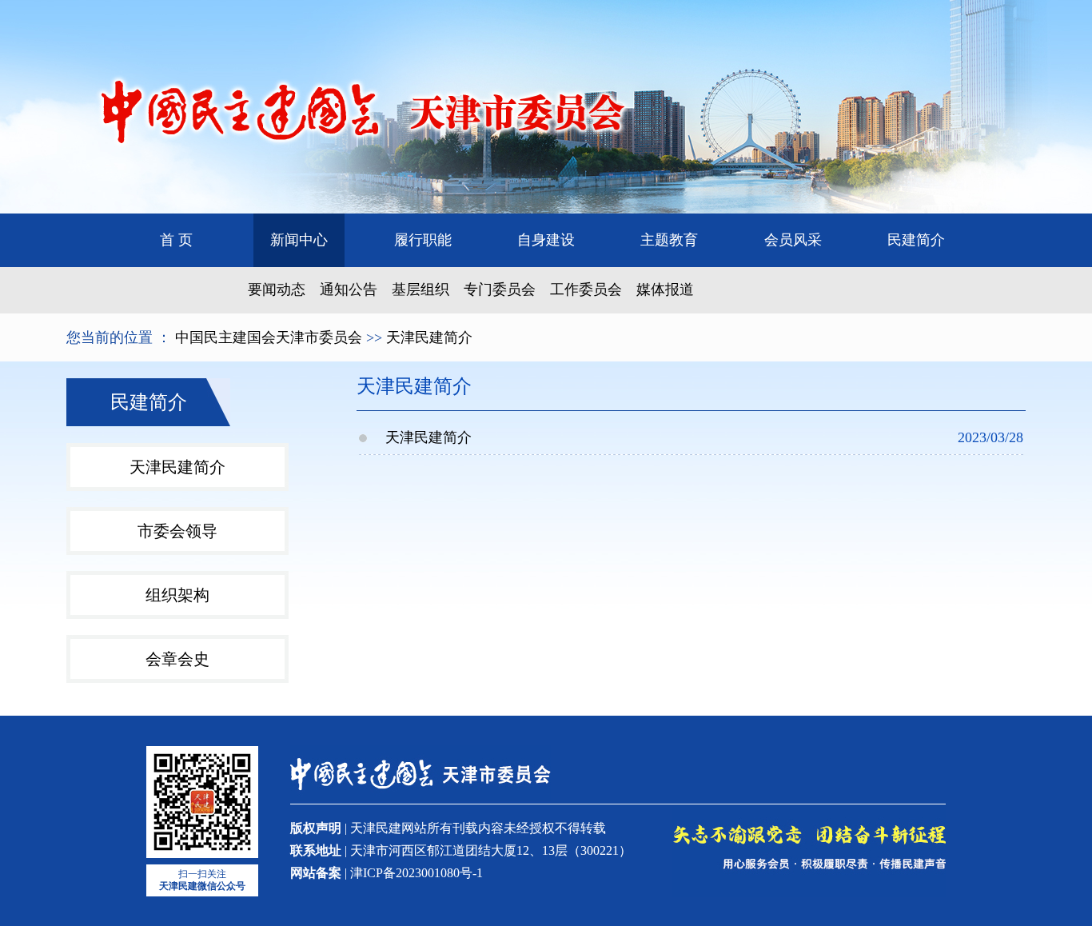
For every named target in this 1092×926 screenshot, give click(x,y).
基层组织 (420, 289)
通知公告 (348, 289)
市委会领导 (177, 531)
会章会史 (177, 659)
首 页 (176, 240)
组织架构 (177, 595)
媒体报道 (665, 289)
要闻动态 (276, 289)
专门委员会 (500, 289)
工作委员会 (586, 289)
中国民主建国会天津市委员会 (268, 337)
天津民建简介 (429, 337)
